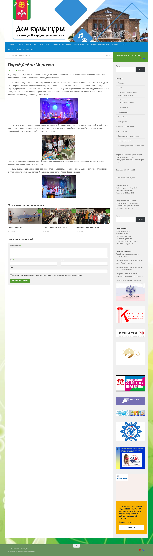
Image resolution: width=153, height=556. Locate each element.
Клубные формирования (61, 44)
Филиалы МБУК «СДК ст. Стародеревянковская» (127, 94)
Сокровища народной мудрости (54, 227)
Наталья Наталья (122, 280)
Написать (131, 527)
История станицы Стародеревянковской (126, 101)
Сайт (11, 267)
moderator (13, 70)
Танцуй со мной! (135, 280)
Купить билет (31, 44)
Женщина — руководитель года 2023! (129, 276)
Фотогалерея (79, 44)
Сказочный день (126, 270)
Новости (25, 55)
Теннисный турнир (15, 227)
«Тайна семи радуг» (123, 231)
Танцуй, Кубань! (126, 263)
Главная (11, 44)
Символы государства (124, 239)
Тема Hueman (31, 551)
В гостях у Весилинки (123, 236)
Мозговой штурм (122, 234)
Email (63, 260)
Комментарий (15, 246)
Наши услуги (44, 44)
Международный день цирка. (87, 227)
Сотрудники (123, 107)
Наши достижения (119, 44)
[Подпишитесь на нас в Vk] (144, 58)
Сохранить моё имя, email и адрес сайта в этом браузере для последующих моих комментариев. (47, 275)
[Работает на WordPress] (16, 551)
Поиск (118, 66)
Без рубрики (14, 55)
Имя (12, 260)
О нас (19, 44)
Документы (123, 112)
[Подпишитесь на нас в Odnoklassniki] (140, 58)
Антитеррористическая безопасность (22, 50)
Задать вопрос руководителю (98, 44)
